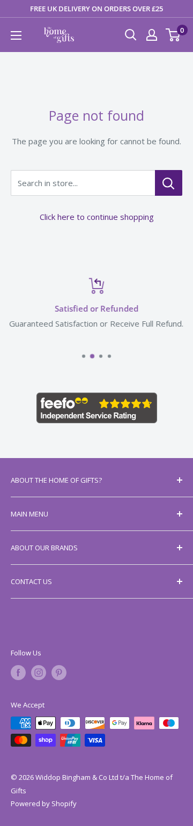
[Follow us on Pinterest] (58, 672)
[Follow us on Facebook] (18, 672)
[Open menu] (16, 35)
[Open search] (131, 35)
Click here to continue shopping (97, 216)
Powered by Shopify (44, 803)
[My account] (151, 35)
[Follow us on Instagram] (38, 672)
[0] (173, 34)
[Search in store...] (168, 183)
